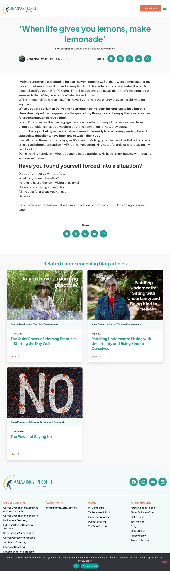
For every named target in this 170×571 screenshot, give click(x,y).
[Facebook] (133, 482)
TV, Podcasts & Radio (99, 512)
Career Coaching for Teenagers (20, 515)
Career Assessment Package (19, 537)
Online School (138, 530)
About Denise (81, 48)
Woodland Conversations (45, 324)
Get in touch (137, 516)
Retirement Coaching (15, 520)
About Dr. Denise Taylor (143, 512)
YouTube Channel (97, 526)
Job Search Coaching (14, 542)
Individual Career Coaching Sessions (18, 526)
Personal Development (102, 48)
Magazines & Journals (99, 516)
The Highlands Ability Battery (61, 507)
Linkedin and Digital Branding (19, 551)
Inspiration (110, 324)
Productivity (60, 422)
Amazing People (141, 502)
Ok (76, 566)
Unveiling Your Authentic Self (19, 532)
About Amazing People (143, 507)
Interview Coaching (14, 546)
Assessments (54, 502)
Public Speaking (97, 521)
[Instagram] (143, 482)
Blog (133, 526)
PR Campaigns (96, 507)
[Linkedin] (162, 482)
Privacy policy (90, 566)
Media (92, 502)
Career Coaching (14, 502)
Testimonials (137, 521)
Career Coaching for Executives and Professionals (20, 509)
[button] (111, 58)
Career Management (20, 422)
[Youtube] (153, 482)
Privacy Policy (138, 535)
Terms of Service (140, 540)
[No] (165, 562)
